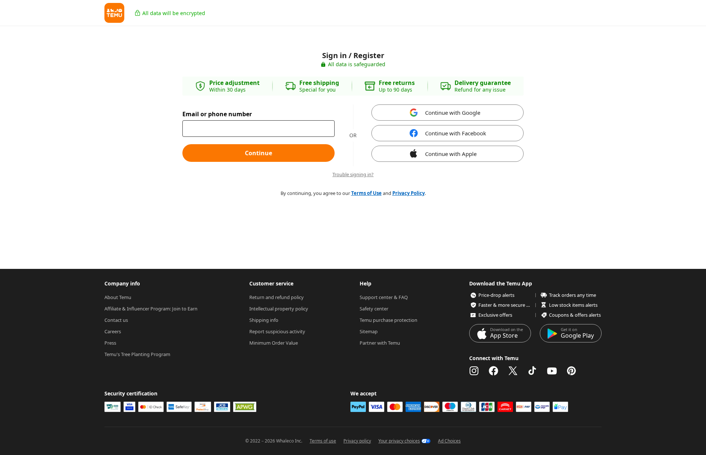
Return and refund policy (276, 297)
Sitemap (369, 331)
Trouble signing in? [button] (353, 174)
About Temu (117, 297)
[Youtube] (552, 371)
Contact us (116, 320)
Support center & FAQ (384, 297)
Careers (112, 331)
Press (110, 343)
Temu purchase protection (388, 320)
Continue (258, 153)
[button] (114, 13)
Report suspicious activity (277, 331)
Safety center (374, 308)
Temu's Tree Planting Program (137, 354)
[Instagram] (474, 371)
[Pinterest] (571, 371)
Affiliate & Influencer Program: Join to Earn (150, 308)
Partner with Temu (380, 343)
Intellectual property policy (278, 308)
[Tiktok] (532, 371)
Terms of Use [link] (366, 193)
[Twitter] (513, 371)
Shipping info (263, 320)
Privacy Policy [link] (408, 193)
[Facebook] (493, 371)
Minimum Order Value (273, 343)
